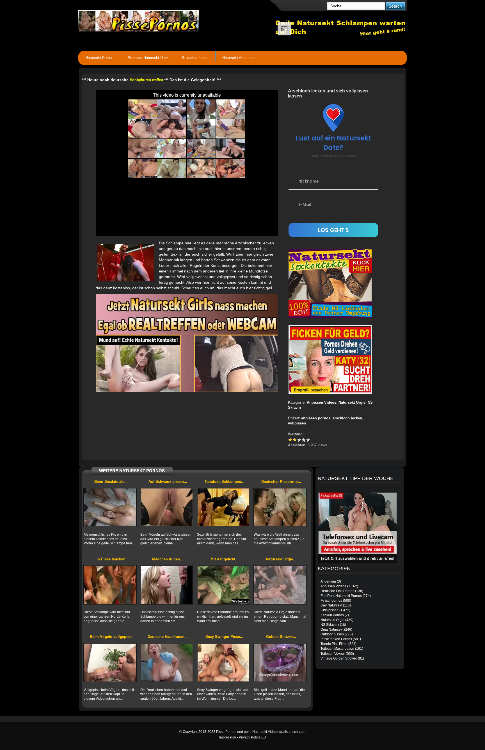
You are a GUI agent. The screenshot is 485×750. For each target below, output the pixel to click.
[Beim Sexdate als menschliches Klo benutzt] (110, 507)
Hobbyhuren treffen (146, 80)
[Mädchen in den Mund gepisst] (166, 584)
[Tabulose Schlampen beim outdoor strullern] (223, 507)
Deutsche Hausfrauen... (168, 637)
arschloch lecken (347, 418)
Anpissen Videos (321, 402)
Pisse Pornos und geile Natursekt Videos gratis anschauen (261, 732)
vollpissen (297, 423)
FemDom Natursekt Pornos (341, 596)
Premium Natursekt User (148, 58)
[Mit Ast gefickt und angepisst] (223, 584)
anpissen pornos (315, 418)
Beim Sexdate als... (111, 481)
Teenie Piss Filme (334, 644)
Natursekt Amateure (238, 58)
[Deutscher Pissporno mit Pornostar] (280, 507)
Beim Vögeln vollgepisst (111, 637)
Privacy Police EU (252, 737)
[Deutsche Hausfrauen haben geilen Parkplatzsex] (166, 662)
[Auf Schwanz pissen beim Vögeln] (166, 507)
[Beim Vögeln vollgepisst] (110, 662)
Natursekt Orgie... (281, 559)
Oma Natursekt (332, 629)
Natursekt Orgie (351, 402)
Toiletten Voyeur (333, 654)
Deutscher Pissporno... (281, 481)
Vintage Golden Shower (339, 658)
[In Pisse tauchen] (110, 584)
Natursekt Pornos (99, 58)
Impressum (227, 737)
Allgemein (328, 581)
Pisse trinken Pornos (336, 639)
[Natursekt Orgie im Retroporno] (280, 584)
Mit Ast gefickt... (225, 559)
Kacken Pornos (332, 615)
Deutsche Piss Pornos (337, 591)
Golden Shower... (281, 637)
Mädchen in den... (167, 559)
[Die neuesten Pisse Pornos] (176, 19)
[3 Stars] (299, 440)
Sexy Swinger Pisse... (224, 637)
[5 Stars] (308, 440)
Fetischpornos (331, 601)
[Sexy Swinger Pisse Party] (223, 662)
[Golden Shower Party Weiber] (280, 662)
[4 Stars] (303, 440)
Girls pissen (329, 610)
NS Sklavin (329, 625)
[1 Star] (290, 440)
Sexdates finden (195, 58)
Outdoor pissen (332, 634)
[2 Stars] (294, 440)
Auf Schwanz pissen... (167, 481)
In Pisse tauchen (111, 559)
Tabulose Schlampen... (224, 481)
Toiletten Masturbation (337, 649)
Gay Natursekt (331, 605)
